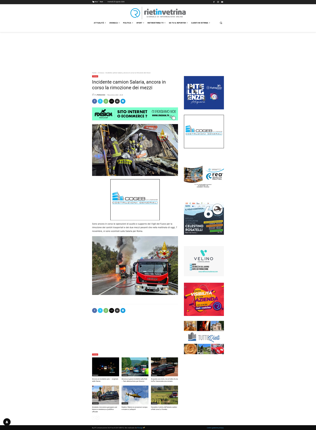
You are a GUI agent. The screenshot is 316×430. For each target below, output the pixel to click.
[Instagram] (218, 2)
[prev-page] (93, 417)
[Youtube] (222, 2)
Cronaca (101, 73)
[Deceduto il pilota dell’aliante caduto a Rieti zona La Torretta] (164, 395)
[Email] (111, 101)
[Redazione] (93, 95)
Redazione (101, 95)
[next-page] (97, 417)
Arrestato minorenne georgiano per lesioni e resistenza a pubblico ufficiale (104, 409)
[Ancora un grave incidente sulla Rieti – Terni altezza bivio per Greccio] (135, 366)
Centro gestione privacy (215, 428)
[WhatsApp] (105, 101)
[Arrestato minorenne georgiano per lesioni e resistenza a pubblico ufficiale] (105, 395)
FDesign (140, 428)
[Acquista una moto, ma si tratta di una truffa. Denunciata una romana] (164, 366)
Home (94, 73)
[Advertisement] (158, 50)
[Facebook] (214, 2)
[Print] (117, 101)
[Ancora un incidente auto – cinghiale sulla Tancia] (105, 366)
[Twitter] (100, 101)
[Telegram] (122, 101)
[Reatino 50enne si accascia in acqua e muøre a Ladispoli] (135, 395)
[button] (221, 23)
